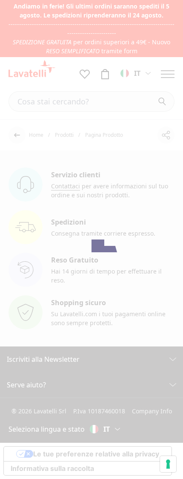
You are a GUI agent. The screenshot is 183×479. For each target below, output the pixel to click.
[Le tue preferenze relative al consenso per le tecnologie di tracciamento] (168, 464)
